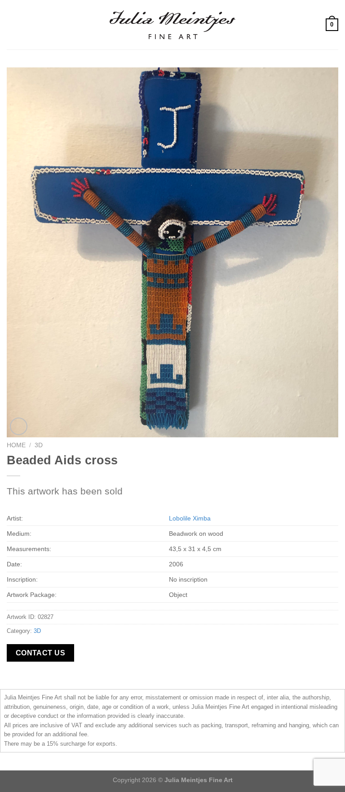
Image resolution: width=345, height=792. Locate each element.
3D (39, 445)
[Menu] (12, 24)
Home (16, 445)
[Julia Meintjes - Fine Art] (172, 24)
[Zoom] (18, 426)
